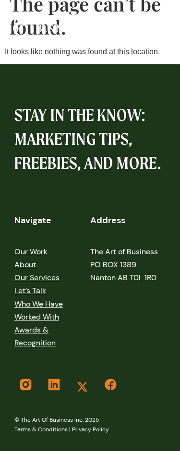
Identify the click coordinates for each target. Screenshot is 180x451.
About (25, 265)
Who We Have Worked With (38, 310)
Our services (37, 278)
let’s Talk (30, 290)
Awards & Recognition (35, 336)
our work (31, 252)
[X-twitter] (82, 387)
